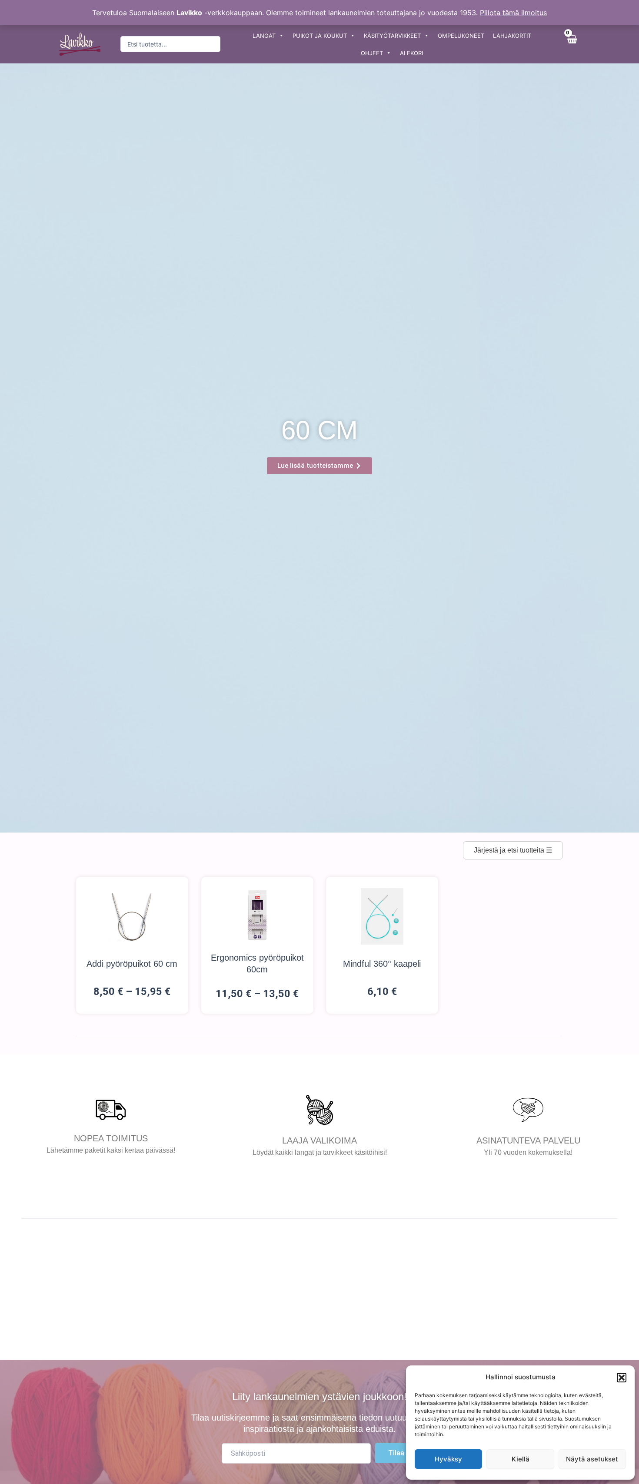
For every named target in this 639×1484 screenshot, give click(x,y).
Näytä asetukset (592, 1459)
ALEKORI (411, 53)
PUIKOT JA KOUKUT (320, 35)
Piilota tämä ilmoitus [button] (513, 12)
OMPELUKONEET (461, 35)
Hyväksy (448, 1459)
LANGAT (264, 35)
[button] (621, 1377)
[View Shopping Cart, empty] (571, 44)
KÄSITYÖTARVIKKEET (392, 35)
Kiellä (520, 1459)
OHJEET (372, 53)
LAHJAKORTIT (512, 35)
